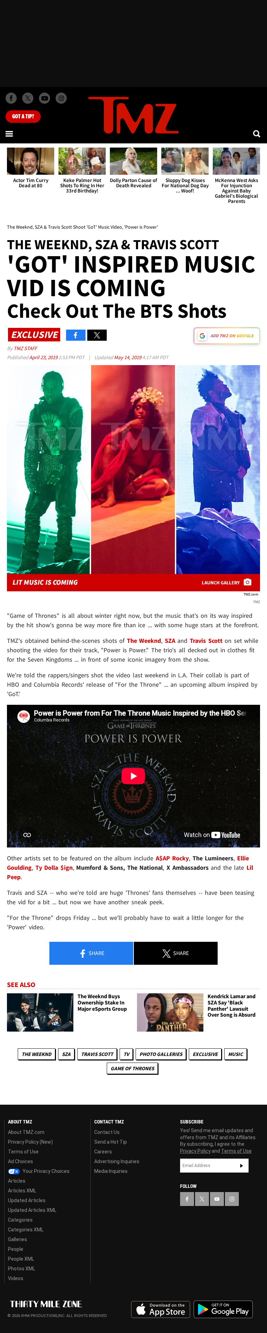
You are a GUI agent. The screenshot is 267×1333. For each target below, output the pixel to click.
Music (235, 1054)
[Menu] (9, 133)
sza (66, 1054)
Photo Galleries (160, 1054)
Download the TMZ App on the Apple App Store (160, 1309)
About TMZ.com (26, 1132)
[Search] (257, 133)
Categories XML (25, 1229)
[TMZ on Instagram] (61, 98)
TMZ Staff (25, 348)
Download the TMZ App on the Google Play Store (223, 1309)
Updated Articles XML (32, 1210)
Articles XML (22, 1190)
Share (96, 952)
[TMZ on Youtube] (44, 98)
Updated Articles (27, 1200)
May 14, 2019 (128, 357)
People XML (21, 1259)
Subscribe (242, 1166)
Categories (20, 1220)
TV (126, 1054)
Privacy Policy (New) (30, 1142)
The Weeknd (36, 1054)
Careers (103, 1151)
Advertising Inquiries (116, 1161)
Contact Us (107, 1132)
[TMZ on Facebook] (11, 98)
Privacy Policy (195, 1151)
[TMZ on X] (27, 98)
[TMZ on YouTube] (217, 1199)
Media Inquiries (111, 1171)
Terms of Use (23, 1151)
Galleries (17, 1239)
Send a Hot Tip (110, 1142)
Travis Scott (97, 1054)
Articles (16, 1181)
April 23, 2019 (43, 357)
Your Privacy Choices (46, 1171)
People (15, 1249)
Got (23, 116)
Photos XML (21, 1268)
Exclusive (205, 1054)
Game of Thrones (132, 1068)
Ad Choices (20, 1161)
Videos (15, 1278)
